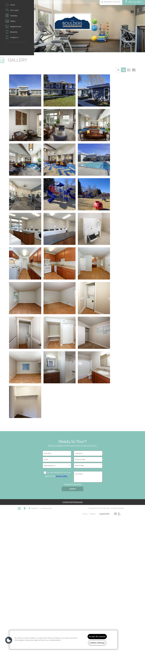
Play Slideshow (118, 70)
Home (12, 5)
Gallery (13, 21)
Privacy (85, 514)
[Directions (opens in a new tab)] (25, 508)
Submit (72, 489)
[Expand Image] (25, 91)
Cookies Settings (97, 643)
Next (141, 26)
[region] (63, 639)
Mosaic (133, 70)
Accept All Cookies (97, 636)
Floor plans (14, 10)
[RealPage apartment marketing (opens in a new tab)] (104, 512)
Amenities (13, 16)
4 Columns (128, 70)
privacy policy (61, 476)
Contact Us (14, 37)
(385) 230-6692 (134, 2)
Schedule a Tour (46, 508)
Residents (13, 32)
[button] (8, 640)
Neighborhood (15, 27)
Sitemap (92, 514)
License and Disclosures (72, 502)
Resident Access (112, 2)
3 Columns (123, 70)
